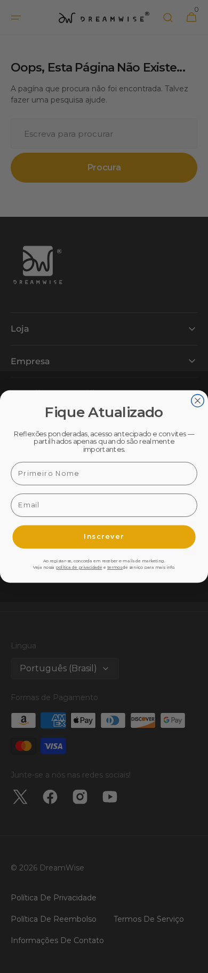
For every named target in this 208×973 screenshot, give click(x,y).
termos (115, 567)
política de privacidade (78, 567)
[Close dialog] (197, 401)
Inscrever (104, 536)
